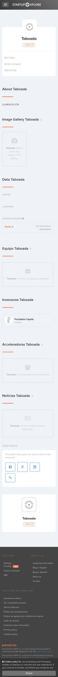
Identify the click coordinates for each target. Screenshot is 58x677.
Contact (36, 581)
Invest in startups (12, 571)
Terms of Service (11, 607)
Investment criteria (12, 598)
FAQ (6, 575)
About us (37, 577)
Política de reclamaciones (16, 612)
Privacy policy (10, 630)
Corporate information (43, 563)
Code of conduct (11, 621)
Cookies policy (10, 634)
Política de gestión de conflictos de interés (23, 616)
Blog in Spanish (40, 572)
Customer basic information (16, 625)
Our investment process (15, 603)
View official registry (44, 651)
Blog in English (40, 568)
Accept (29, 673)
